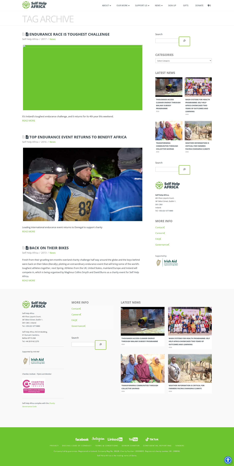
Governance (161, 244)
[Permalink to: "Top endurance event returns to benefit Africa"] (82, 184)
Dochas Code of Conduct (77, 445)
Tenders (179, 445)
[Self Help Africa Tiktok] (152, 439)
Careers (159, 233)
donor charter (131, 445)
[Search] (184, 41)
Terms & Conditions (106, 445)
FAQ (157, 239)
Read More (28, 120)
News (53, 39)
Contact (159, 227)
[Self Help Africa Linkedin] (115, 439)
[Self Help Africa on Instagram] (98, 439)
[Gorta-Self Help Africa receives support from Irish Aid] (166, 262)
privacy (54, 445)
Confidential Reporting (157, 445)
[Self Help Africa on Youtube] (133, 439)
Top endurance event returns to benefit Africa (78, 136)
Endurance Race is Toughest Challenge (69, 34)
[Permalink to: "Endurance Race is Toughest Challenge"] (82, 77)
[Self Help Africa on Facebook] (82, 439)
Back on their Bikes (49, 247)
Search (158, 34)
